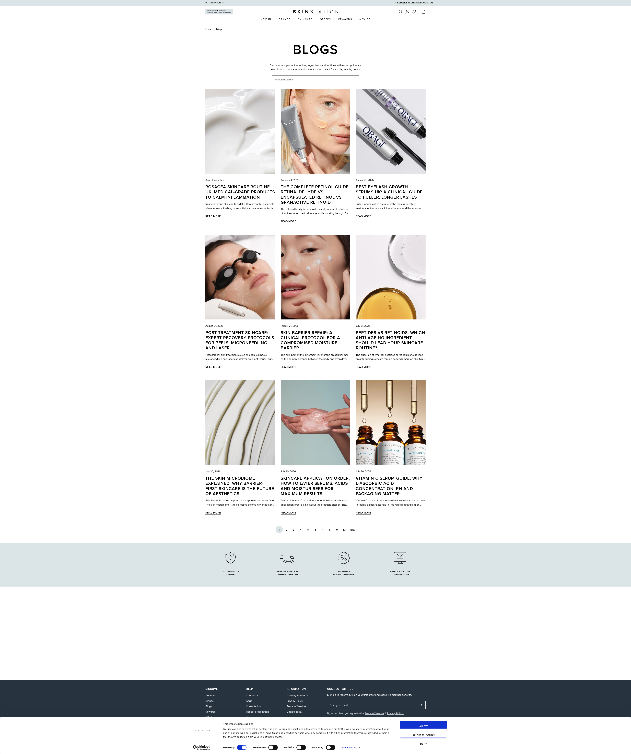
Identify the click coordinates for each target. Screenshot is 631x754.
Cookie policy (294, 712)
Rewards (210, 712)
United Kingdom (213, 3)
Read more (213, 216)
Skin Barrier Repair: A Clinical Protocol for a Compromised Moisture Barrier (310, 340)
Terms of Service (296, 706)
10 (344, 530)
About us (210, 695)
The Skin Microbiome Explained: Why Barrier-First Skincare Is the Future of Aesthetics (239, 486)
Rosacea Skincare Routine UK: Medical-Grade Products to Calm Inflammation (240, 192)
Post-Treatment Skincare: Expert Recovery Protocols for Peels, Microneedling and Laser (239, 340)
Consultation (253, 706)
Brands (209, 701)
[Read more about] (343, 557)
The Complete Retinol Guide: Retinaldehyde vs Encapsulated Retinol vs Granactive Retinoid (315, 194)
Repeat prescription (257, 712)
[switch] (273, 747)
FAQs (249, 701)
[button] (424, 12)
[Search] (400, 12)
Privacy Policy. (395, 713)
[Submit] (421, 705)
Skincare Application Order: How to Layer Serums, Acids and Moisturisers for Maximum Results (315, 486)
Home (208, 29)
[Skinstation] (315, 12)
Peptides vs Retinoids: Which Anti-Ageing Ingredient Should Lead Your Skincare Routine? (390, 340)
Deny (423, 743)
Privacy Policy (295, 701)
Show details (348, 747)
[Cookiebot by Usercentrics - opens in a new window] (201, 747)
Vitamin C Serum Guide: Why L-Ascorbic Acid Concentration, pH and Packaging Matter (389, 486)
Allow (423, 726)
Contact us (252, 695)
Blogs (208, 706)
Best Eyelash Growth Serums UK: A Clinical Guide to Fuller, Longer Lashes (389, 192)
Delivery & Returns (297, 695)
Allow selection (423, 735)
